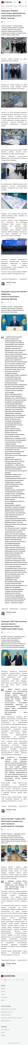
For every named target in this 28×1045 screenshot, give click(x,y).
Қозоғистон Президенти (9, 279)
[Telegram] (8, 22)
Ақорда (16, 6)
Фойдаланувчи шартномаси (8, 1009)
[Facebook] (11, 22)
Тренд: (3, 5)
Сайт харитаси (5, 1029)
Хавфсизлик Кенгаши (8, 960)
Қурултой (5, 609)
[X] (14, 22)
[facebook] (11, 979)
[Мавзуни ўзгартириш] (20, 2)
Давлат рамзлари (6, 1015)
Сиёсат (4, 806)
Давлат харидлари (6, 1020)
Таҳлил (3, 994)
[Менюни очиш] (25, 2)
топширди (19, 801)
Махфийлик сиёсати (6, 1012)
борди (23, 273)
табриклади (16, 955)
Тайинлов (21, 6)
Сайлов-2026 (9, 6)
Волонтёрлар (12, 806)
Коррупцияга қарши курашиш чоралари (11, 1017)
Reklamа (3, 1035)
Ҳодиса (3, 988)
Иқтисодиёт (4, 997)
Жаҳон (3, 1000)
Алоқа (2, 1032)
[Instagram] (2, 22)
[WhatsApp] (5, 22)
